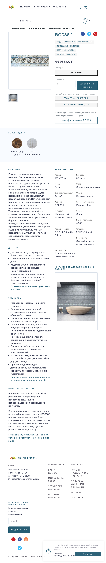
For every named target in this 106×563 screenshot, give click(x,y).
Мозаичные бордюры (65, 50)
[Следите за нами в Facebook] (19, 539)
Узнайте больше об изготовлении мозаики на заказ (28, 438)
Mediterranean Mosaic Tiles (67, 46)
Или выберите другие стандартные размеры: (75, 94)
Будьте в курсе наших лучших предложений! (18, 511)
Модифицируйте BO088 (21, 435)
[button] (79, 7)
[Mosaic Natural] (11, 16)
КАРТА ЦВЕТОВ (53, 471)
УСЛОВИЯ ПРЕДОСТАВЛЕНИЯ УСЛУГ (79, 473)
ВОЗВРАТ (76, 493)
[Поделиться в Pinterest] (95, 34)
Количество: (60, 79)
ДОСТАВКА (77, 498)
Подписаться (19, 530)
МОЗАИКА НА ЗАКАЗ (56, 479)
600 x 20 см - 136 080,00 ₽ (76, 105)
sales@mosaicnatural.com (25, 479)
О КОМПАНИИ (60, 7)
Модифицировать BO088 (76, 120)
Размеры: (59, 68)
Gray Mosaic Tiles (85, 42)
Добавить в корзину (87, 85)
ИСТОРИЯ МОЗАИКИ (54, 496)
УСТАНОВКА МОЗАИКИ (55, 488)
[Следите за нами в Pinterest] (13, 539)
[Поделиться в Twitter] (89, 34)
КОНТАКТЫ (25, 21)
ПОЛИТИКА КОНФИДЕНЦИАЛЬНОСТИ (79, 484)
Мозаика (25, 7)
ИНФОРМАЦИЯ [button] (41, 7)
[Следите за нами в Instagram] (26, 539)
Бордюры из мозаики (65, 42)
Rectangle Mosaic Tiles (65, 54)
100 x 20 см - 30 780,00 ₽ (76, 98)
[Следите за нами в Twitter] (19, 548)
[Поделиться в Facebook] (83, 34)
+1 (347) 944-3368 (20, 476)
